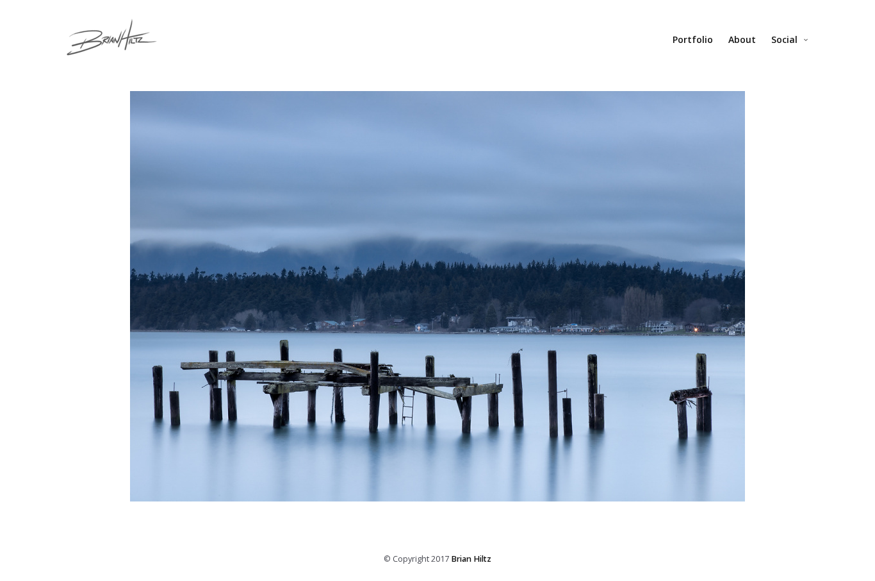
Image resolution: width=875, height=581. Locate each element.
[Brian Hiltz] (112, 43)
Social (784, 39)
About (742, 39)
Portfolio (693, 39)
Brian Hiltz (471, 558)
